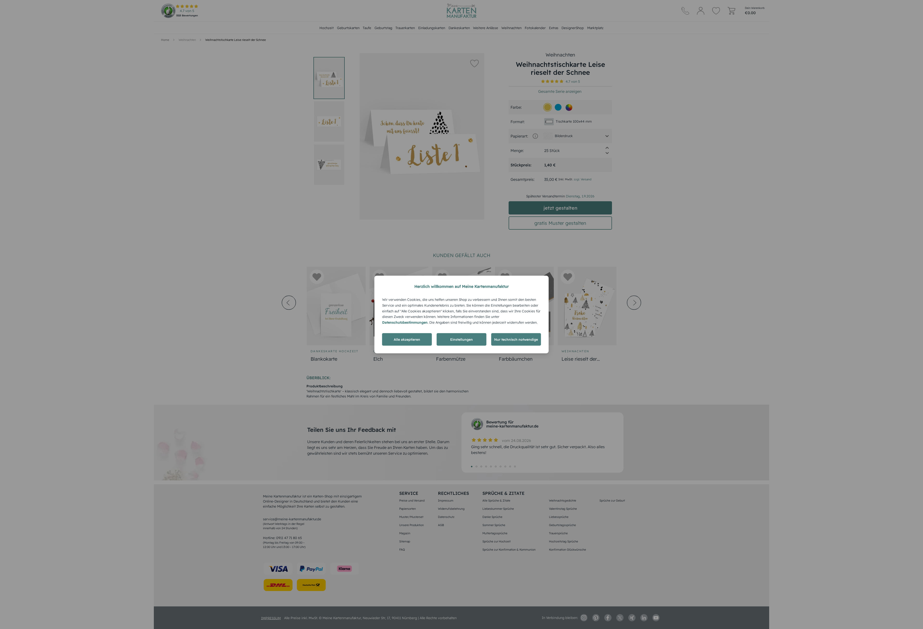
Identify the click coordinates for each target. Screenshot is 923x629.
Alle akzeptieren (407, 339)
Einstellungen (461, 339)
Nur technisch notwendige (516, 339)
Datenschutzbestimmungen (405, 322)
